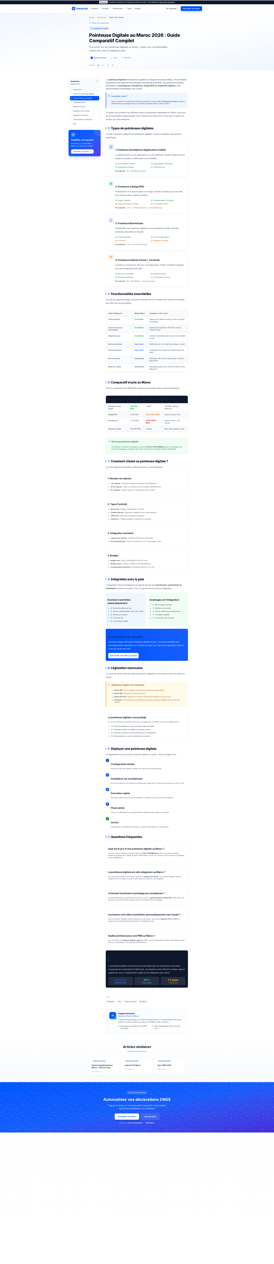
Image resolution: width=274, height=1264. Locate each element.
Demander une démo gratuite (123, 655)
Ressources (117, 8)
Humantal (82, 8)
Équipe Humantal (126, 1013)
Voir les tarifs (150, 1116)
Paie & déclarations (135, 1123)
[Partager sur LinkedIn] (98, 65)
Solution (94, 8)
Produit (105, 8)
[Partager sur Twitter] (103, 65)
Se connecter (171, 8)
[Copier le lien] (112, 65)
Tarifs (129, 8)
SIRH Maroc (150, 1123)
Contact (137, 8)
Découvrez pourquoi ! (167, 2)
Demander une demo (191, 8)
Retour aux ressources (100, 23)
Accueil (91, 17)
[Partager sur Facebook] (108, 65)
